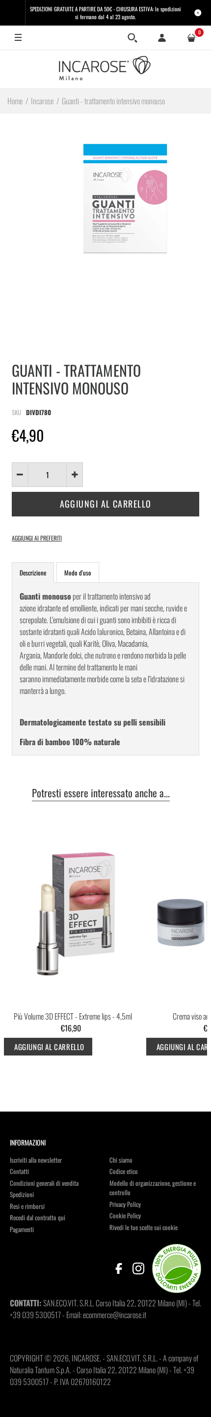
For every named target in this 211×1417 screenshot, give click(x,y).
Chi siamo (120, 1160)
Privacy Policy (125, 1204)
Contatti (19, 1171)
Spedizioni (22, 1194)
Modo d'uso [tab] (77, 572)
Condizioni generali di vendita (44, 1183)
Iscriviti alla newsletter (36, 1160)
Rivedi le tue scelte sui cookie (143, 1227)
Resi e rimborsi (27, 1206)
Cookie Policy (125, 1215)
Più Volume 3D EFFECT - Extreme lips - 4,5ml (73, 1016)
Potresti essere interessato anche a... (101, 793)
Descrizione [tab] (33, 572)
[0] (191, 38)
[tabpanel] (105, 668)
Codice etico (123, 1171)
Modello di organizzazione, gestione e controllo (152, 1188)
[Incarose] (105, 69)
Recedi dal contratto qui (37, 1217)
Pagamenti (22, 1229)
